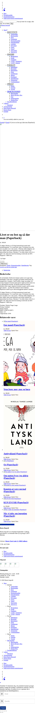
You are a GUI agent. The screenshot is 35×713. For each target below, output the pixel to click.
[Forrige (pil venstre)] (0, 712)
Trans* (13, 601)
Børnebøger (14, 621)
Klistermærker (15, 647)
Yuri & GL (14, 604)
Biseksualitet (14, 588)
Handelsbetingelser (9, 554)
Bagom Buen (7, 658)
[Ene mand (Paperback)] (11, 321)
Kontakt (6, 660)
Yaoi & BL (14, 603)
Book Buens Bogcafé (10, 657)
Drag (12, 590)
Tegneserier (14, 631)
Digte (12, 622)
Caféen (6, 652)
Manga (13, 626)
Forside (2, 122)
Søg (12, 23)
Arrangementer (8, 655)
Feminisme (14, 591)
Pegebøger (14, 627)
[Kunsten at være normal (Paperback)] (15, 485)
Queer (12, 599)
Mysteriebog (14, 608)
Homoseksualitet (16, 265)
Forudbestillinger (12, 650)
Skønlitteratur (25, 265)
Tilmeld (3, 708)
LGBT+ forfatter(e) (16, 613)
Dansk (7, 122)
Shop (5, 583)
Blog (5, 551)
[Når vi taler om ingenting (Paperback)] (15, 509)
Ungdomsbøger (15, 632)
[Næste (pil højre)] (2, 712)
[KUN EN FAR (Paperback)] (12, 498)
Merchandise (10, 640)
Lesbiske (13, 596)
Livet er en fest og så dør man (8, 267)
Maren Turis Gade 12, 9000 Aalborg (16, 541)
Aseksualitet (14, 586)
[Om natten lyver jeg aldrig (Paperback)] (15, 472)
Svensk (13, 639)
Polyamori (14, 598)
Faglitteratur (14, 624)
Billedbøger (14, 617)
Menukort (10, 653)
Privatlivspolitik (8, 553)
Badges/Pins (14, 649)
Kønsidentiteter (15, 595)
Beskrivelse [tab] (7, 270)
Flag (12, 645)
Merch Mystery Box (16, 644)
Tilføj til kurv (4, 263)
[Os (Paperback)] (9, 461)
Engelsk (13, 637)
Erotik (12, 609)
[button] (0, 682)
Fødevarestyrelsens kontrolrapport (13, 556)
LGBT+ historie (15, 614)
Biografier (14, 619)
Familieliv (13, 611)
